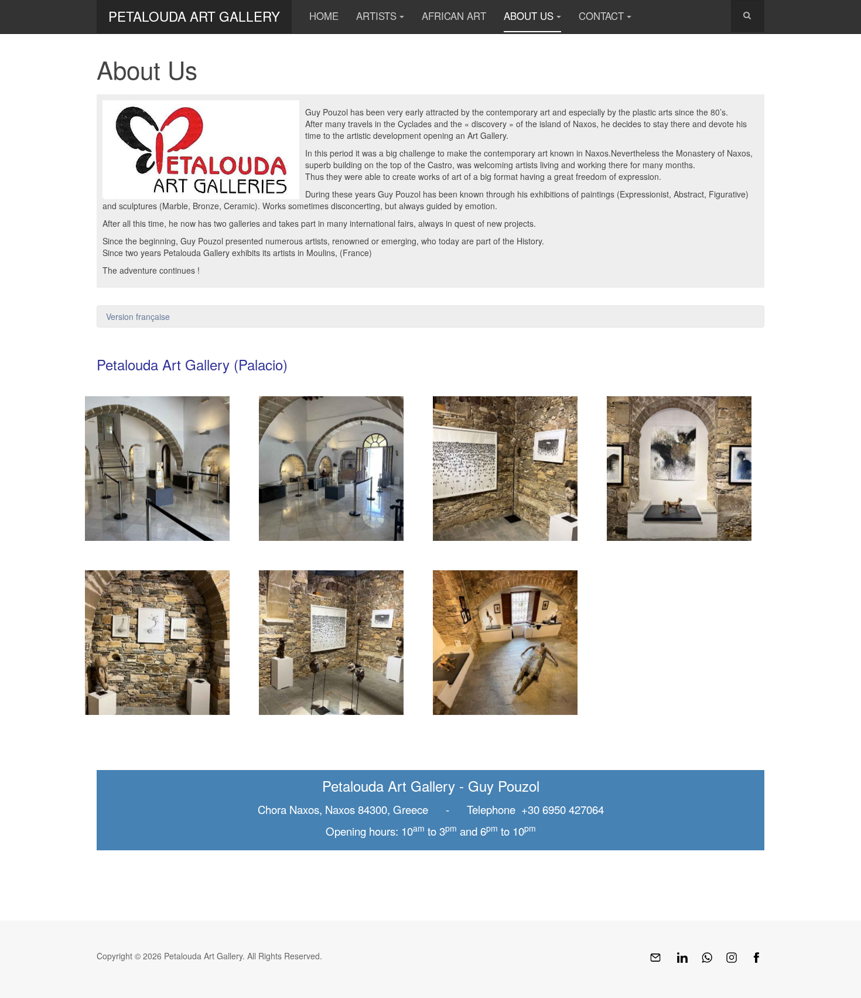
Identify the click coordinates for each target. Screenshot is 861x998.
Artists (376, 16)
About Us (529, 16)
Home (324, 16)
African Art (454, 16)
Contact (601, 16)
